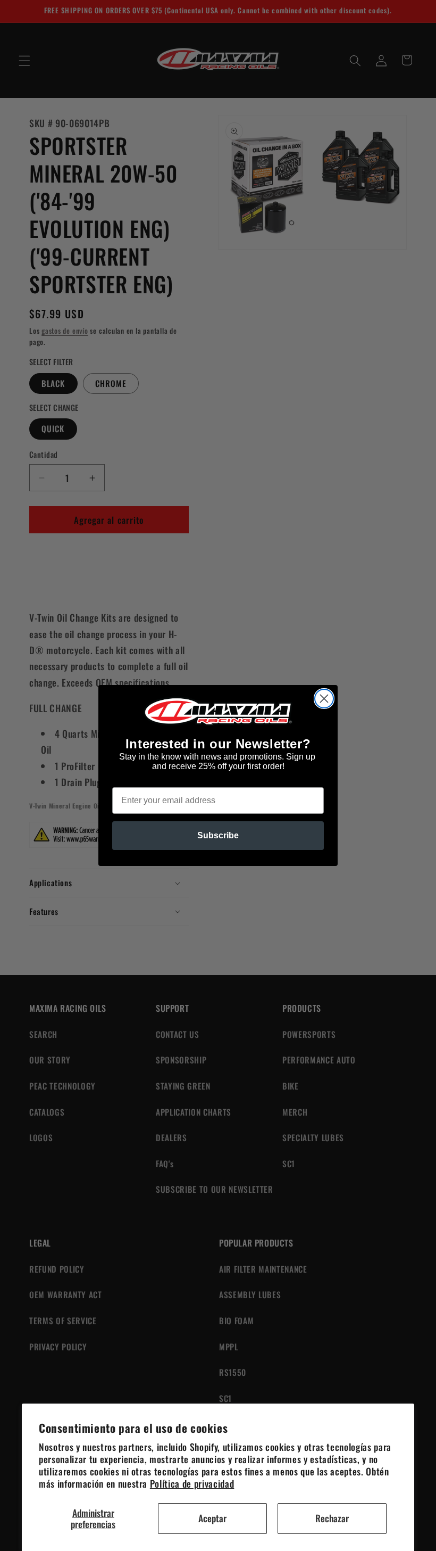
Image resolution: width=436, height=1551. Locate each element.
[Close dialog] (324, 698)
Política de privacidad (192, 1483)
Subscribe (218, 835)
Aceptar (212, 1518)
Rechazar (332, 1518)
